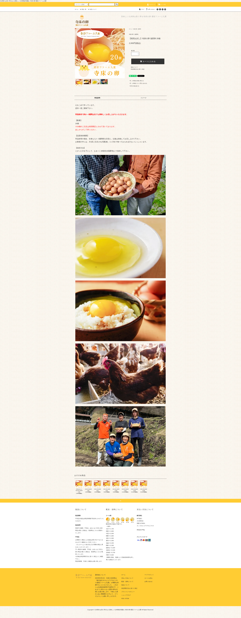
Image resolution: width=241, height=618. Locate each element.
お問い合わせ (151, 9)
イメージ (143, 98)
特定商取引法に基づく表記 (137, 69)
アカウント (152, 4)
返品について (134, 67)
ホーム (76, 9)
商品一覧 (84, 9)
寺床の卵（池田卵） (137, 29)
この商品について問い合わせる (139, 83)
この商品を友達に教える (137, 80)
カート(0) (163, 4)
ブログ (142, 9)
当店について (93, 9)
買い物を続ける (135, 86)
